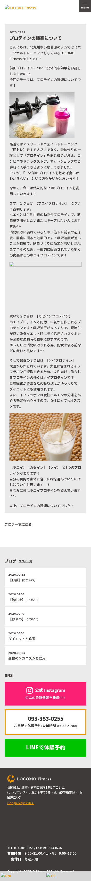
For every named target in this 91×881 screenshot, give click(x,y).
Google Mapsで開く (20, 803)
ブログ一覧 (25, 561)
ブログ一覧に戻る (18, 524)
